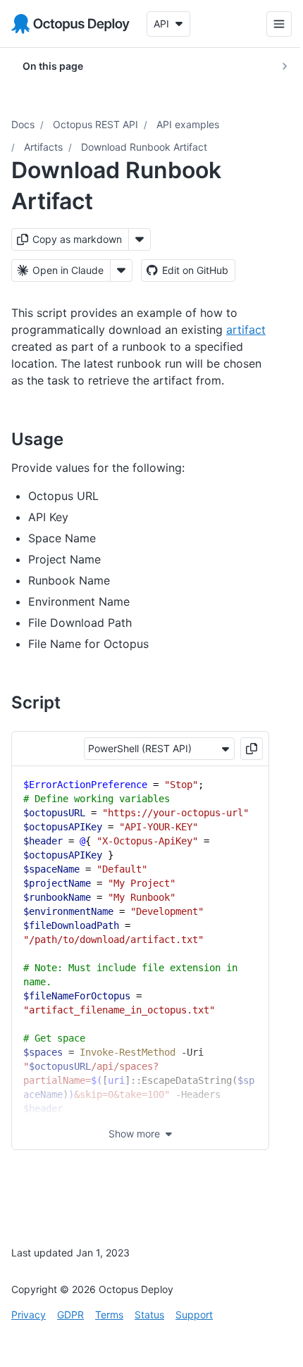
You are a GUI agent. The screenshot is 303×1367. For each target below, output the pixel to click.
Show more (134, 1134)
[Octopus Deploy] (70, 24)
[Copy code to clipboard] (251, 748)
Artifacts (43, 147)
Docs (23, 124)
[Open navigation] (268, 24)
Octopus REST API (95, 124)
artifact (246, 330)
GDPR (70, 1315)
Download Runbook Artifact (144, 147)
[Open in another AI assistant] (121, 270)
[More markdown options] (139, 239)
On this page (53, 66)
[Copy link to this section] (79, 439)
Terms (109, 1315)
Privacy (28, 1315)
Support (194, 1315)
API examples (187, 124)
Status (149, 1315)
